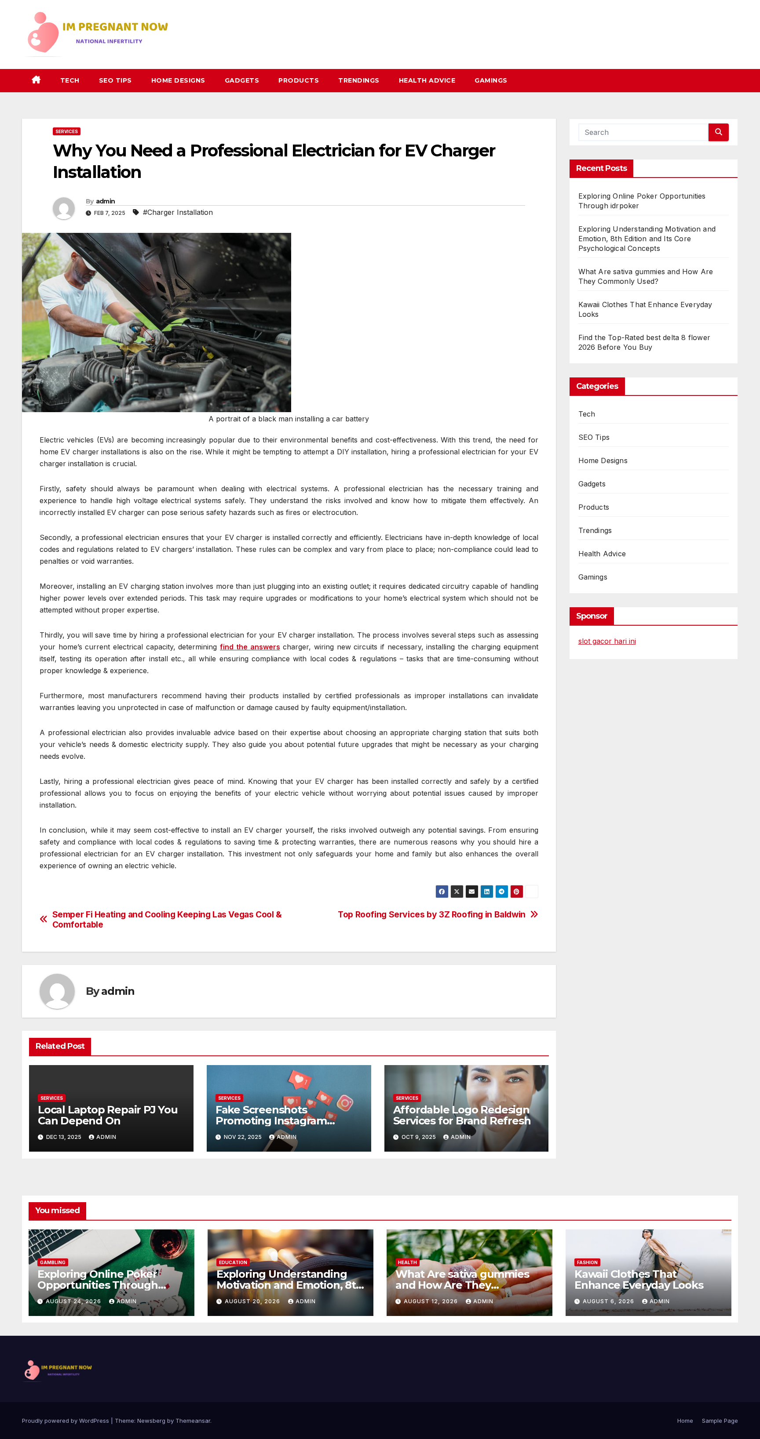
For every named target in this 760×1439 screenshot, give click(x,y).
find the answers (250, 646)
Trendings (359, 80)
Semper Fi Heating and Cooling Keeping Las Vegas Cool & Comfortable (167, 920)
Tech (70, 80)
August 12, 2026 (432, 1301)
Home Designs (178, 80)
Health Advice (427, 80)
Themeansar (192, 1420)
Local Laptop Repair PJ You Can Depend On (108, 1115)
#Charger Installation (178, 212)
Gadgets (242, 80)
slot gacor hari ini (607, 641)
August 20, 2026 (253, 1301)
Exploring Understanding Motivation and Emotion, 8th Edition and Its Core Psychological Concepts (647, 239)
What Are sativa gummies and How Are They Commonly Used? (462, 1285)
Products (298, 80)
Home (685, 1420)
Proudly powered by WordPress (66, 1420)
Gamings (491, 80)
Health (407, 1262)
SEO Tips (115, 80)
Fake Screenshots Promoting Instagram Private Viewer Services (276, 1120)
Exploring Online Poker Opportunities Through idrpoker (97, 1285)
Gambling (53, 1262)
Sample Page (720, 1420)
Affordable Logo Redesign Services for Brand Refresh (462, 1115)
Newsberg (151, 1420)
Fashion (587, 1262)
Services (66, 131)
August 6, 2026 (609, 1301)
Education (233, 1262)
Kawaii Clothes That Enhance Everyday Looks (638, 1279)
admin (105, 201)
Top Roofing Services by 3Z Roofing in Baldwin (432, 915)
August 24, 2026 (74, 1301)
